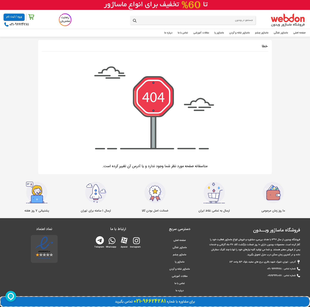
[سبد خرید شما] (31, 17)
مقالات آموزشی (179, 276)
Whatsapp (111, 245)
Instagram (136, 245)
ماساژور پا (179, 262)
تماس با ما (180, 283)
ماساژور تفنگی (180, 247)
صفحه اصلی (179, 240)
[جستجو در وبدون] (135, 21)
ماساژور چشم (179, 255)
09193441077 (275, 276)
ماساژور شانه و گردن (179, 269)
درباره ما (180, 291)
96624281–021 (274, 269)
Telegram (100, 240)
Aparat (124, 240)
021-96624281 (19, 24)
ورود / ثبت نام (14, 17)
